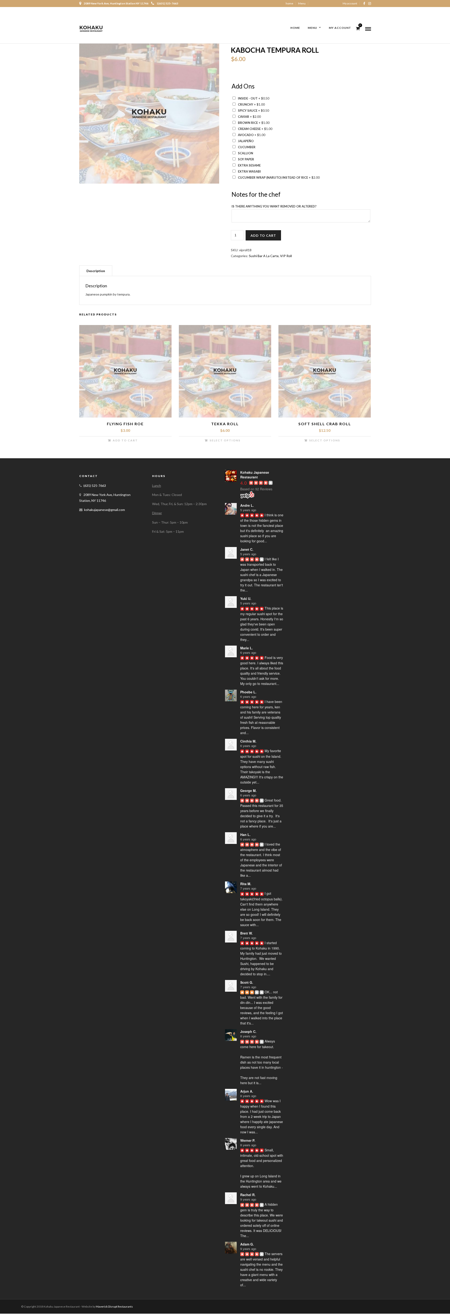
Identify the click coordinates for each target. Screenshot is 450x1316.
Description (95, 271)
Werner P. (247, 1140)
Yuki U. (245, 598)
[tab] (95, 270)
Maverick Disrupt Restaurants (114, 1306)
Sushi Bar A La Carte (264, 256)
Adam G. (247, 1244)
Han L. (245, 834)
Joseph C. (248, 1031)
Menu (302, 3)
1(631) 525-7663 (167, 3)
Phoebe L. (248, 692)
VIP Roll (286, 256)
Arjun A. (246, 1091)
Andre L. (247, 505)
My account (350, 3)
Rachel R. (247, 1194)
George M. (248, 790)
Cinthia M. (248, 741)
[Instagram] (369, 3)
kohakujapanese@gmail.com (104, 510)
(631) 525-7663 (94, 486)
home (289, 3)
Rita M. (245, 883)
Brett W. (246, 933)
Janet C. (246, 549)
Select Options (225, 440)
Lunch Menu (306, 10)
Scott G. (246, 982)
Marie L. (246, 648)
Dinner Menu (327, 10)
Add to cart (263, 235)
